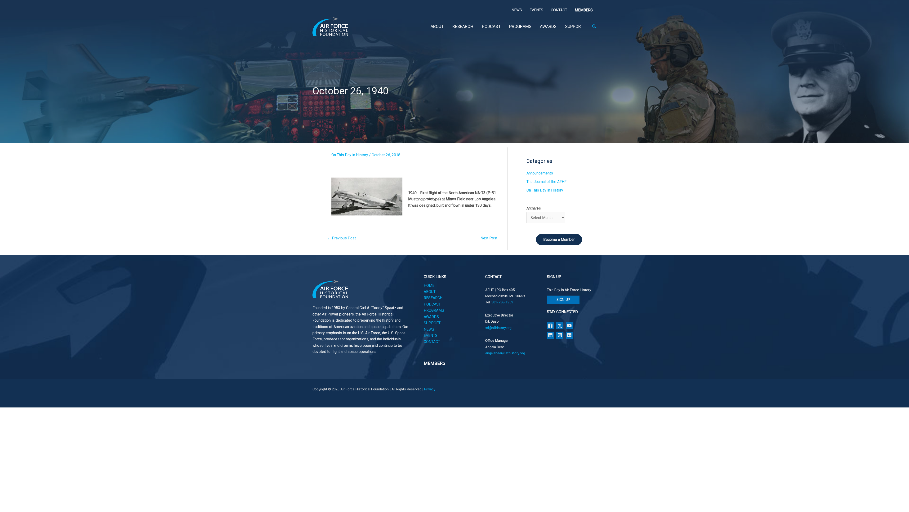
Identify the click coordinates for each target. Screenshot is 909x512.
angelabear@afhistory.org (505, 353)
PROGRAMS (434, 310)
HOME (429, 285)
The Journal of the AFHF (546, 181)
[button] (594, 26)
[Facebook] (550, 325)
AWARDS (431, 317)
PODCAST (432, 304)
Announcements (539, 173)
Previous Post (341, 238)
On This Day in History (349, 155)
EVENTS (430, 335)
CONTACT (432, 341)
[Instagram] (559, 335)
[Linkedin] (550, 335)
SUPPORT (432, 323)
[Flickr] (569, 335)
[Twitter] (559, 325)
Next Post (491, 238)
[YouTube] (569, 325)
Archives (533, 208)
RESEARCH (433, 298)
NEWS (429, 329)
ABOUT (430, 291)
